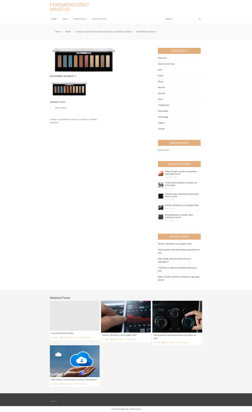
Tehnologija (79, 19)
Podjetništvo (99, 19)
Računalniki (163, 111)
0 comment (85, 337)
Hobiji (160, 75)
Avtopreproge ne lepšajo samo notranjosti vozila (179, 216)
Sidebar (53, 401)
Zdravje (161, 129)
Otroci (160, 99)
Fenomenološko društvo (69, 7)
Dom (65, 19)
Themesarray (135, 409)
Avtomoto (162, 58)
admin (55, 337)
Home (54, 19)
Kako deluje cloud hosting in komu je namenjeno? (74, 379)
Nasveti (161, 87)
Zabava (161, 123)
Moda (160, 81)
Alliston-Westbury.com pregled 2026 (182, 205)
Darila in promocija (166, 64)
